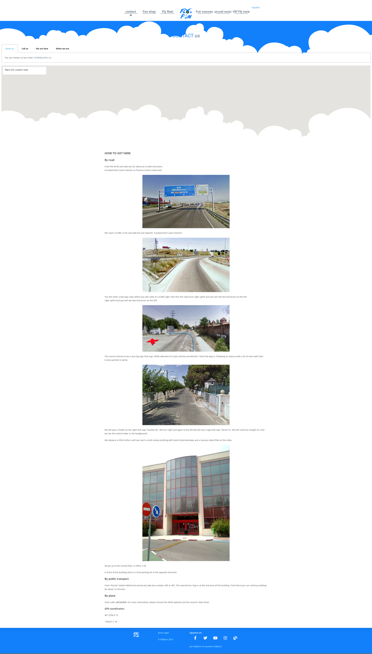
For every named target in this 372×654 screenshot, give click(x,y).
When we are (62, 48)
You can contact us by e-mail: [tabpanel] (28, 57)
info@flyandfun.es (42, 57)
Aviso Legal (163, 632)
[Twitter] (205, 638)
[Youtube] (215, 638)
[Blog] (235, 638)
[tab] (9, 48)
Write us (9, 48)
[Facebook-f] (195, 638)
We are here (42, 48)
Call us (25, 48)
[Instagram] (225, 638)
